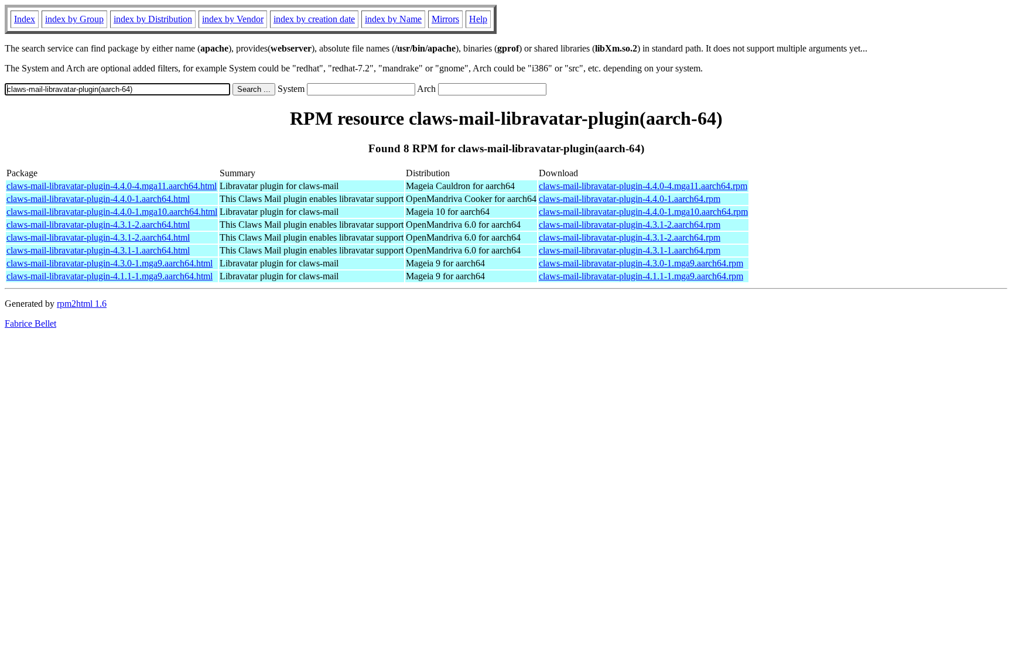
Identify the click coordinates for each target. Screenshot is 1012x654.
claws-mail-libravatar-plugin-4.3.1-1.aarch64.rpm (629, 250)
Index (24, 19)
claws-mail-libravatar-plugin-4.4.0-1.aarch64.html (98, 199)
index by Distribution (153, 19)
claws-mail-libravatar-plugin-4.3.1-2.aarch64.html (98, 225)
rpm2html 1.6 (82, 304)
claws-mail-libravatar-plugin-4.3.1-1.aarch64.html (98, 250)
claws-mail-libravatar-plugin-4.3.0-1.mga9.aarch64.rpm (641, 263)
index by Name (393, 19)
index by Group (74, 19)
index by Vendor (233, 19)
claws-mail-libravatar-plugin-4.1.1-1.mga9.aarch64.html (109, 276)
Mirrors (445, 19)
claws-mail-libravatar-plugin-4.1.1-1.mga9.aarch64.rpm (641, 276)
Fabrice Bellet (30, 323)
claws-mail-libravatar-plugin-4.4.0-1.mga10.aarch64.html (111, 212)
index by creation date (314, 19)
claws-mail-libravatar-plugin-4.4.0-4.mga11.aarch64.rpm (643, 186)
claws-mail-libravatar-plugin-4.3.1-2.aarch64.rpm (629, 225)
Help (478, 19)
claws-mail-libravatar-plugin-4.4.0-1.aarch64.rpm (629, 199)
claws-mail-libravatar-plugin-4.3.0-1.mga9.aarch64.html (109, 263)
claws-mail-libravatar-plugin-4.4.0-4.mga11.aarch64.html (111, 186)
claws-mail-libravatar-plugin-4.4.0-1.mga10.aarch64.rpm (643, 212)
